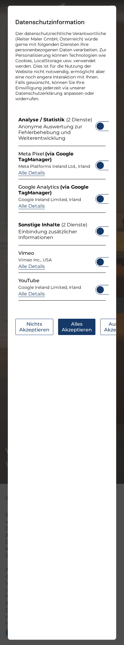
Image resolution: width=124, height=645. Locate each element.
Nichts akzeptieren (34, 326)
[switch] (100, 124)
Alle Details (31, 172)
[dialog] (62, 322)
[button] (100, 125)
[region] (62, 209)
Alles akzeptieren (77, 326)
